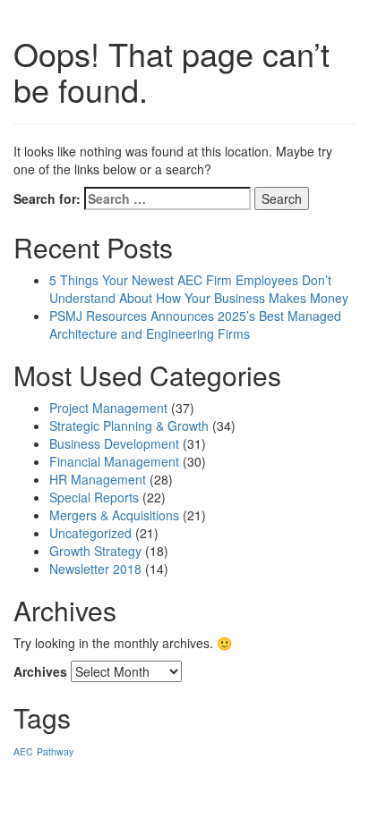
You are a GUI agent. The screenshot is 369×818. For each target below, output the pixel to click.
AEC (23, 751)
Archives (40, 671)
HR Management (97, 479)
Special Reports (94, 497)
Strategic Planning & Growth (129, 425)
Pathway (55, 751)
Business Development (114, 443)
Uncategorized (90, 533)
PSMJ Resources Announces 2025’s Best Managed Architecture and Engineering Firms (195, 324)
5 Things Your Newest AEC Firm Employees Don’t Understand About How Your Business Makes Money (198, 289)
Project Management (108, 408)
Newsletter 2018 (95, 569)
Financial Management (114, 461)
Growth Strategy (95, 551)
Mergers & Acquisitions (114, 515)
